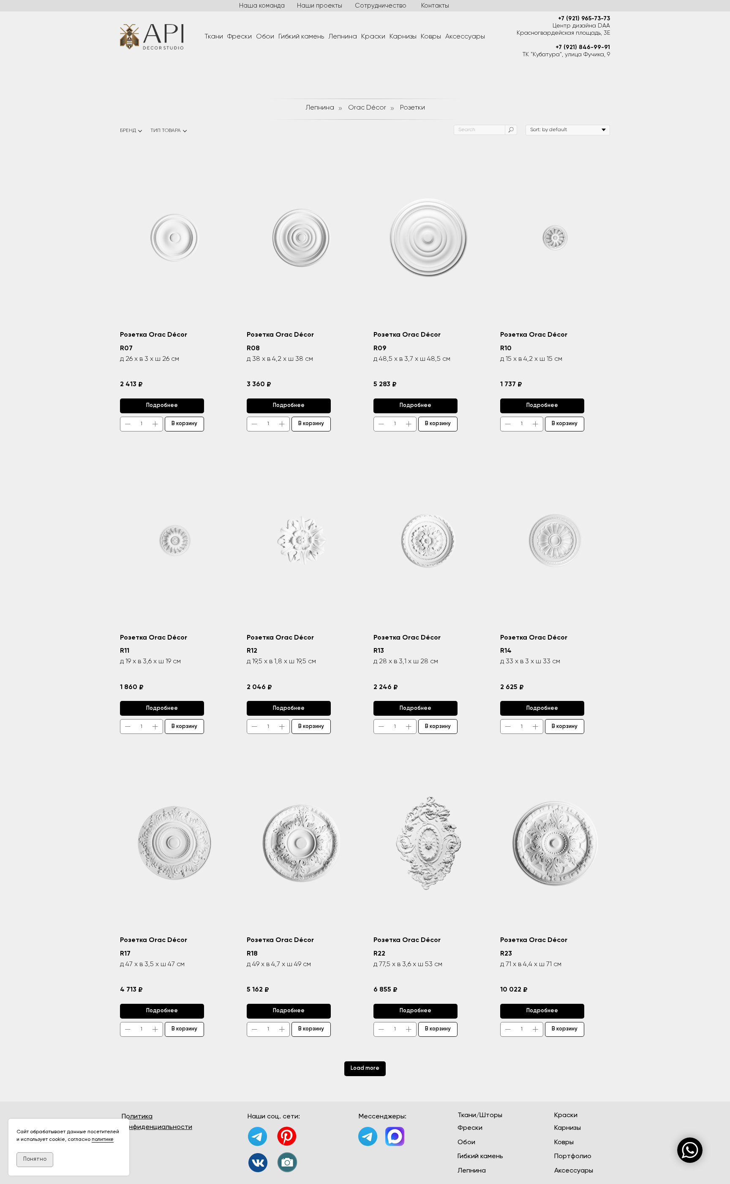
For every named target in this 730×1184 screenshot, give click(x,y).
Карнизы (403, 36)
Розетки (412, 107)
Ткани (213, 36)
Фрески (239, 36)
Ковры (431, 36)
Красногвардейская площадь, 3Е (563, 33)
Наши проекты (319, 6)
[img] (257, 1162)
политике (103, 1139)
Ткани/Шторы (480, 1115)
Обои (265, 36)
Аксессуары (465, 36)
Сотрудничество (380, 6)
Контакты (435, 6)
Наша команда (262, 6)
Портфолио (572, 1156)
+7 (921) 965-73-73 (584, 19)
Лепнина (342, 36)
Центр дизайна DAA (581, 26)
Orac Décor (367, 107)
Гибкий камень (301, 36)
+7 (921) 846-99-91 (583, 47)
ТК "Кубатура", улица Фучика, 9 (566, 55)
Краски (373, 36)
